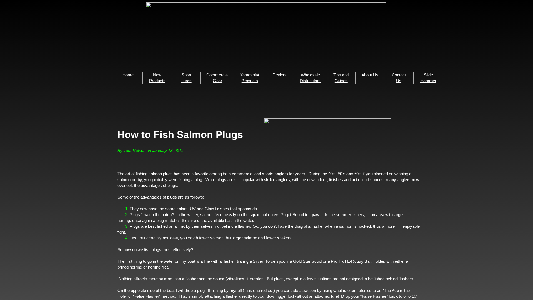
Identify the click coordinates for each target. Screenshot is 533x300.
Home (128, 74)
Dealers (280, 74)
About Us (369, 74)
